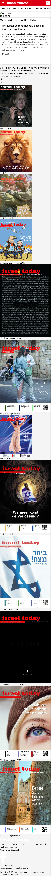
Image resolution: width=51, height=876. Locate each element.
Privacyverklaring (37, 872)
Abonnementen (21, 844)
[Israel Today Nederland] (17, 3)
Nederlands (16, 868)
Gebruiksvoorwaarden (9, 874)
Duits (8, 868)
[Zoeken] (47, 3)
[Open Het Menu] (3, 3)
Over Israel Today (7, 844)
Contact (32, 844)
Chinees (24, 868)
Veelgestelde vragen (8, 847)
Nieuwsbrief (41, 844)
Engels (3, 868)
